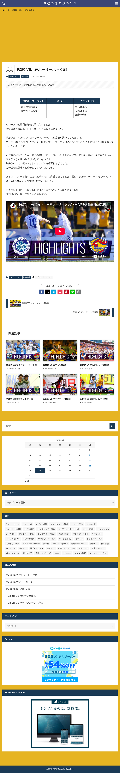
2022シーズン (14, 76)
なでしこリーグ (12, 524)
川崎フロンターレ (60, 543)
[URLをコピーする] (78, 292)
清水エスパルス (98, 548)
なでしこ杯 (27, 524)
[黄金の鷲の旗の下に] (59, 3)
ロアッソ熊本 (29, 539)
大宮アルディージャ (31, 543)
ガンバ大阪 (91, 524)
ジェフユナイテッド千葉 (68, 529)
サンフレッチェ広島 (46, 529)
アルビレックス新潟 (59, 524)
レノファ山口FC (13, 539)
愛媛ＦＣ (94, 543)
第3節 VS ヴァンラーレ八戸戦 (21, 575)
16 (90, 460)
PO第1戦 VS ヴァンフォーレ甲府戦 (24, 602)
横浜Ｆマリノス (36, 548)
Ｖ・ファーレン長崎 (98, 553)
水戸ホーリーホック (44, 277)
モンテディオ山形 (80, 534)
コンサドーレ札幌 (13, 529)
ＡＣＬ (57, 553)
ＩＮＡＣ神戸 (80, 553)
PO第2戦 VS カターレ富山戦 (21, 595)
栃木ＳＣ (22, 548)
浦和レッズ (83, 548)
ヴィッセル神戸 (65, 539)
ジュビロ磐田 (88, 529)
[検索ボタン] (3, 3)
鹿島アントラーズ (43, 553)
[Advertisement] (60, 35)
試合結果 (25, 76)
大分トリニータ (12, 543)
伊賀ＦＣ (79, 539)
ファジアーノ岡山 (26, 534)
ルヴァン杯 (96, 534)
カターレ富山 (77, 524)
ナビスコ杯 (10, 534)
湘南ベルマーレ (12, 553)
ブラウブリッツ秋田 (46, 534)
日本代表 (105, 543)
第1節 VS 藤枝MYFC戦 (18, 589)
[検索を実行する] (112, 426)
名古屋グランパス (94, 539)
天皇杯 (46, 543)
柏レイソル (10, 548)
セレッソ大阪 (103, 529)
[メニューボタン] (116, 3)
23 (90, 465)
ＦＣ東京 (67, 553)
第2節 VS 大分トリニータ (19, 582)
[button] (41, 292)
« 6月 (27, 481)
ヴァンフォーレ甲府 (46, 539)
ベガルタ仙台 (64, 534)
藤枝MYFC (27, 553)
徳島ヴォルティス (78, 543)
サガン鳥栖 (29, 529)
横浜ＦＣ (50, 548)
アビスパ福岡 (41, 524)
